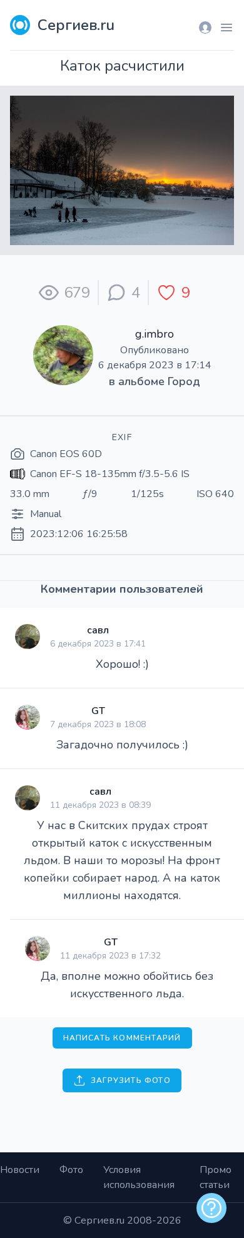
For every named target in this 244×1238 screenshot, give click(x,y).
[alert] (211, 1208)
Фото (71, 1170)
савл (98, 630)
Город (184, 381)
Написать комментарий (122, 1038)
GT (98, 711)
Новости (19, 1170)
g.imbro (154, 333)
